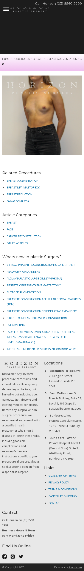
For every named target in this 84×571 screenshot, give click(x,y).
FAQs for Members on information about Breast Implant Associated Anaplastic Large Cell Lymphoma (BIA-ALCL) (42, 337)
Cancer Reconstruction (24, 236)
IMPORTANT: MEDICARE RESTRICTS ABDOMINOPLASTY (41, 349)
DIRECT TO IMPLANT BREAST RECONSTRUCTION (37, 318)
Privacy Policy (58, 482)
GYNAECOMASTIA (18, 201)
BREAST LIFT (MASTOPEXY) (23, 187)
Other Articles (17, 243)
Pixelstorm (75, 567)
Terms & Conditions (62, 489)
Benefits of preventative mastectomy (34, 285)
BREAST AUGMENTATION (62, 58)
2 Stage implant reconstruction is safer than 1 (41, 265)
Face (10, 229)
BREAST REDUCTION (19, 194)
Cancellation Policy (62, 496)
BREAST (38, 58)
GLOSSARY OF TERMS (62, 475)
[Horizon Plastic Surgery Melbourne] (30, 8)
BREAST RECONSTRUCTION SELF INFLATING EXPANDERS (42, 311)
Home (5, 58)
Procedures (21, 58)
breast (12, 222)
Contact (54, 503)
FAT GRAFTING (16, 325)
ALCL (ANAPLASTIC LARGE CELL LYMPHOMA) (34, 278)
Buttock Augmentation (24, 292)
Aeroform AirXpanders (23, 271)
